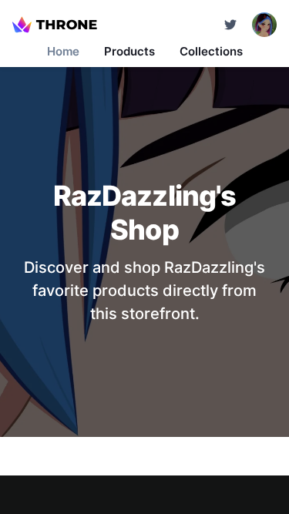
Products (129, 51)
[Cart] (230, 24)
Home (63, 51)
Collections (211, 51)
